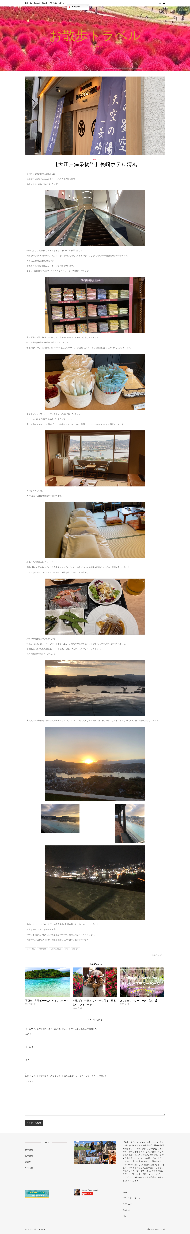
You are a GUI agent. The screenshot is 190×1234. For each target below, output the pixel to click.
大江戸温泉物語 (55, 949)
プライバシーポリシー (57, 3)
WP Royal (41, 1229)
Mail (124, 1216)
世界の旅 (28, 3)
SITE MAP (127, 1204)
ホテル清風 (31, 949)
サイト (28, 1060)
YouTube (29, 1167)
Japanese (75, 7)
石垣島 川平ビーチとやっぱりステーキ (46, 1000)
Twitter (126, 1192)
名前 (28, 1034)
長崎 (66, 949)
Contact (126, 1210)
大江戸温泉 (42, 949)
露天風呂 (75, 949)
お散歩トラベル (95, 36)
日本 (95, 159)
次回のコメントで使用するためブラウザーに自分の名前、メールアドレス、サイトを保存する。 (67, 1076)
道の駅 (44, 3)
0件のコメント (158, 955)
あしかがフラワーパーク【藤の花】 (139, 1000)
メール (29, 1047)
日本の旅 (37, 3)
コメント (29, 1081)
